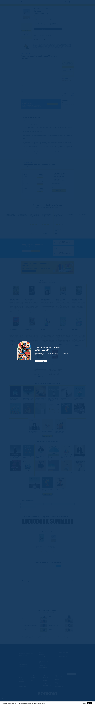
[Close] (93, 703)
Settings (84, 703)
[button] (78, 4)
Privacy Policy (43, 703)
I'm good (89, 703)
